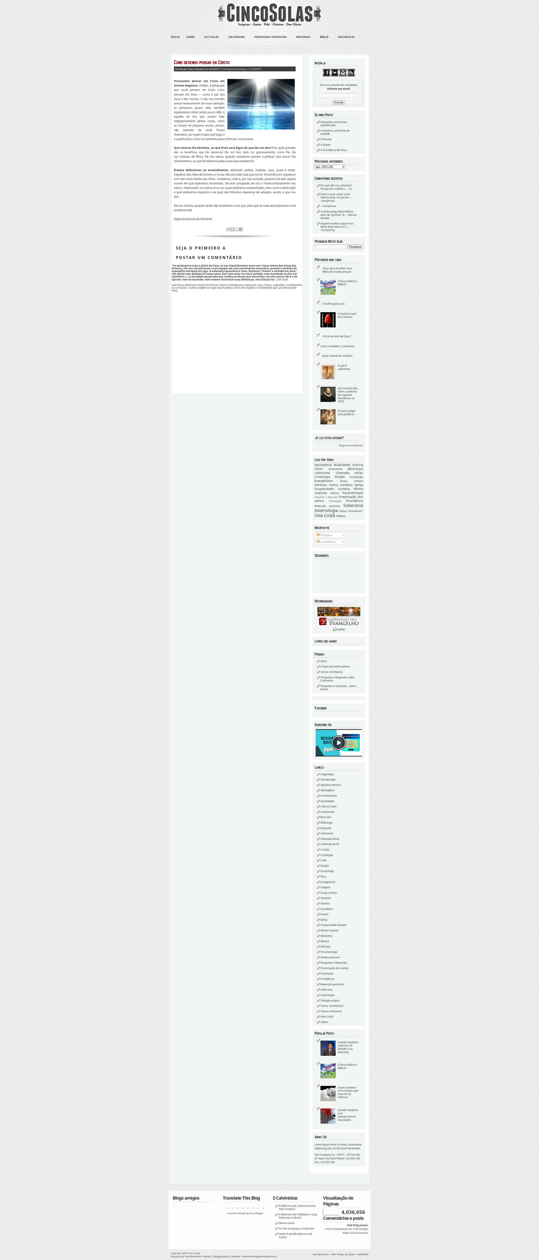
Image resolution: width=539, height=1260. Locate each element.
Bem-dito (325, 817)
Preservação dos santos (334, 968)
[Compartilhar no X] (237, 229)
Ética (323, 876)
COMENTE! (255, 69)
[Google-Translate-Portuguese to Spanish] (263, 1209)
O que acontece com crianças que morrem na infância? (348, 1092)
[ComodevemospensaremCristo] (235, 62)
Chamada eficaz (349, 473)
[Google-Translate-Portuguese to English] (253, 1209)
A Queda (325, 145)
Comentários (327, 542)
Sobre (189, 37)
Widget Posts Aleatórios (351, 445)
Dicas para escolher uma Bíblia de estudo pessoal (337, 270)
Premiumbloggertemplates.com (259, 1256)
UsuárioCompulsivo (359, 1233)
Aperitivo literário (330, 785)
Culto (323, 860)
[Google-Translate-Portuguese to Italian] (242, 1209)
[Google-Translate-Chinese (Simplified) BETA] (227, 1209)
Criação (325, 849)
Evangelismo (324, 481)
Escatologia (356, 477)
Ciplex (351, 1254)
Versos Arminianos (331, 672)
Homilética (346, 485)
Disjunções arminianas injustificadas (333, 123)
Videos (341, 516)
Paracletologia (352, 493)
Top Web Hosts (320, 1254)
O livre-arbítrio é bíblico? (347, 282)
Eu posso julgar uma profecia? (347, 412)
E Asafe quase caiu (334, 303)
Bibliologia (355, 469)
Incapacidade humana (332, 489)
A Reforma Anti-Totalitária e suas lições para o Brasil (298, 1216)
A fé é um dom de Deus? (337, 336)
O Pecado (326, 139)
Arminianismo (328, 795)
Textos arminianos (331, 1011)
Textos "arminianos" (351, 511)
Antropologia (328, 779)
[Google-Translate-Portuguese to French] (232, 1209)
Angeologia (327, 774)
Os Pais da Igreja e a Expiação (296, 1228)
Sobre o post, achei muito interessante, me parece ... (336, 195)
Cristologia (322, 477)
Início (323, 661)
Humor (324, 914)
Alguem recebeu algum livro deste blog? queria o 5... (337, 225)
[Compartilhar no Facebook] (241, 229)
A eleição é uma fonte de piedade (335, 132)
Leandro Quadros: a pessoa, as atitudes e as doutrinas (348, 1047)
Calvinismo (235, 37)
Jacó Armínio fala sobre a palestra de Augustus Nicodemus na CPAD (348, 395)
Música (335, 493)
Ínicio (175, 37)
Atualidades (342, 465)
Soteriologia (326, 510)
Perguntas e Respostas (269, 37)
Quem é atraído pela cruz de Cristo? (295, 1235)
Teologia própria (330, 1000)
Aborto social (286, 1223)
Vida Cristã (325, 515)
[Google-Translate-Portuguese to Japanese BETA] (248, 1209)
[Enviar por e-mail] (229, 229)
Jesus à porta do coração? (337, 355)
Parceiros (302, 37)
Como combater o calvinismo (337, 346)
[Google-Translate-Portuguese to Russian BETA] (258, 1209)
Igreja (359, 485)
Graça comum (351, 481)
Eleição (340, 477)
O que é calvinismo (344, 367)
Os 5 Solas (210, 37)
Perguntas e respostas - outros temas (338, 687)
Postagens (325, 535)
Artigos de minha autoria (335, 666)
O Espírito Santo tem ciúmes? (347, 315)
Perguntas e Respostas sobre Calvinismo (337, 679)
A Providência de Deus (333, 150)
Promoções (335, 501)
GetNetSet (363, 1254)
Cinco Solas (194, 1253)
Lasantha (235, 1256)
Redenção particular (327, 506)
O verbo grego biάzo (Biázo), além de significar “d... (337, 213)
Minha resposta (329, 930)
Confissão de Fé (329, 844)
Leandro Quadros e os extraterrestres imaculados (348, 1115)
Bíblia (322, 37)
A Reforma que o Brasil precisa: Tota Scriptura (297, 1207)
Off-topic (325, 946)
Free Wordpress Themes (198, 1256)
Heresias (321, 485)
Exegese (325, 887)
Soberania (353, 505)
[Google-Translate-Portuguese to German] (237, 1209)
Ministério (326, 936)
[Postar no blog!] (233, 229)
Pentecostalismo (330, 957)
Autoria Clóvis (328, 806)
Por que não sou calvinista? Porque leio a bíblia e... (336, 187)
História (333, 485)
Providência (354, 501)
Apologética (323, 465)
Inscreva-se (345, 37)
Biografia (325, 828)
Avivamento (335, 469)
